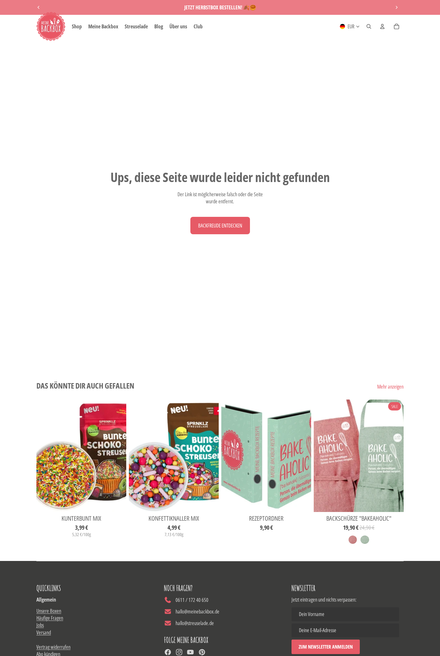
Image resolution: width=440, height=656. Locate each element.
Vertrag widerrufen (53, 647)
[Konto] (382, 26)
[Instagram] (179, 652)
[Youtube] (190, 652)
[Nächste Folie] (396, 7)
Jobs (40, 625)
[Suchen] (369, 26)
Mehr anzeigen (390, 386)
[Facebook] (168, 652)
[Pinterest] (202, 652)
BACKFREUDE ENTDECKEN (220, 225)
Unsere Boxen (48, 610)
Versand (43, 632)
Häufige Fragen (49, 618)
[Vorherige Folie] (39, 7)
